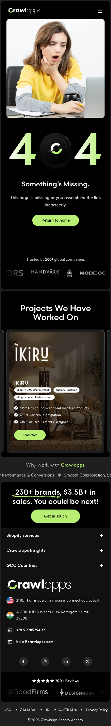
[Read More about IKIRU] (55, 391)
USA (7, 710)
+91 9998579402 (30, 630)
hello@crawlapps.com (34, 641)
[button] (100, 11)
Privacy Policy (97, 710)
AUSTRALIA (67, 710)
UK (46, 710)
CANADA (27, 710)
